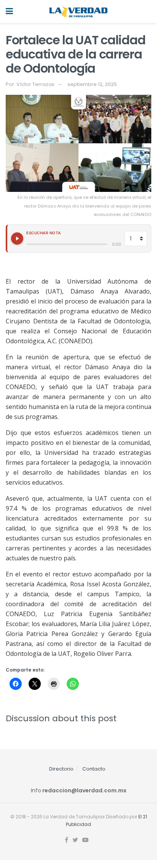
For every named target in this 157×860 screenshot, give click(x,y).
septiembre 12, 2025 (92, 84)
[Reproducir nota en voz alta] (17, 238)
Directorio (61, 768)
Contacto (94, 768)
